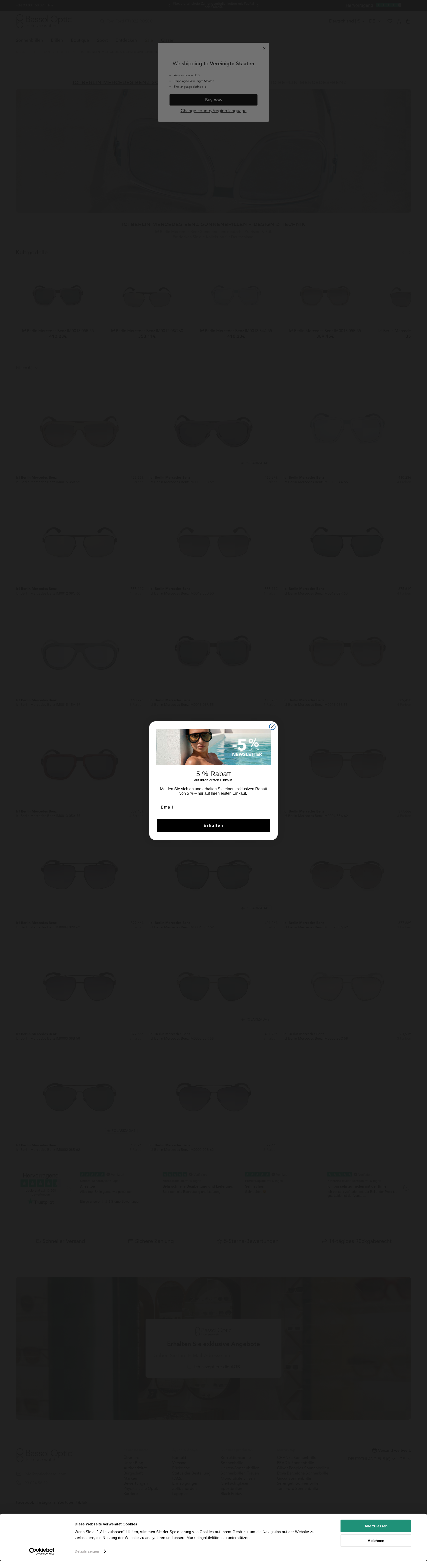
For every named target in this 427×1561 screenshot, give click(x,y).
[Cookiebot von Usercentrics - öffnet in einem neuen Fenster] (42, 1551)
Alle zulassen (375, 1526)
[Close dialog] (272, 727)
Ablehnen (376, 1540)
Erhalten (213, 825)
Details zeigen (87, 1551)
